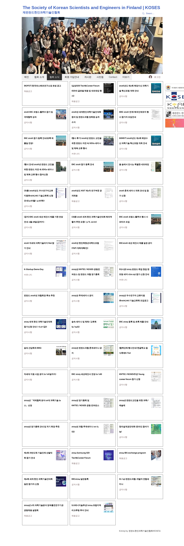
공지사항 (123, 96)
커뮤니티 (76, 154)
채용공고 (28, 91)
